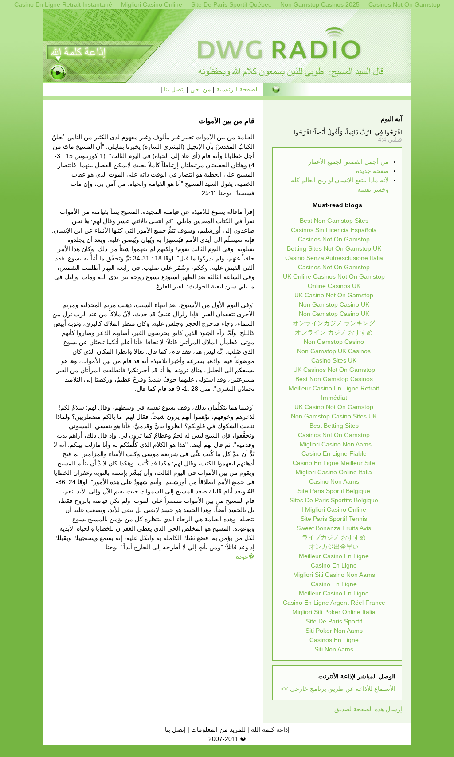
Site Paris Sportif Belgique (333, 490)
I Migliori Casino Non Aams (334, 444)
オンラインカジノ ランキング (334, 323)
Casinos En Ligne (334, 639)
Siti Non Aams (333, 649)
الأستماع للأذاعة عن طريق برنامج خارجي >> (338, 688)
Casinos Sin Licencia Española (334, 229)
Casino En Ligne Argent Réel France (334, 602)
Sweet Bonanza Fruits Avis (334, 528)
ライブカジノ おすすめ (334, 537)
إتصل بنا (174, 89)
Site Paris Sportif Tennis (334, 518)
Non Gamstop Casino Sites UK (334, 416)
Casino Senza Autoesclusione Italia (334, 257)
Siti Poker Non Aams (334, 630)
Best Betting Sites (334, 425)
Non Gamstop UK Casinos (334, 351)
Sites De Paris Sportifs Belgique (334, 500)
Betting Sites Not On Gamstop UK (334, 248)
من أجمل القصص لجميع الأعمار (348, 161)
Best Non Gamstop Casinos (334, 378)
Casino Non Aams (334, 481)
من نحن (200, 89)
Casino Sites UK (333, 360)
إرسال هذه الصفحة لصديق (368, 709)
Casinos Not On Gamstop (334, 239)
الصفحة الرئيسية (237, 89)
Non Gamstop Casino (334, 341)
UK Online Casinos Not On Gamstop (334, 276)
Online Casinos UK (334, 285)
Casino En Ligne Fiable (334, 453)
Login (81, 729)
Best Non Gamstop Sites (334, 220)
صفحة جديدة (372, 170)
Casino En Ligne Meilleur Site (334, 462)
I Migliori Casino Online (333, 509)
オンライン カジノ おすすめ (334, 332)
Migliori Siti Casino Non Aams (334, 574)
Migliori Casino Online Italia (334, 472)
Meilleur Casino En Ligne (334, 556)
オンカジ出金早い (334, 546)
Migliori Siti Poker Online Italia (334, 611)
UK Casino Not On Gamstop (333, 295)
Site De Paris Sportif (334, 621)
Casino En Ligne (334, 565)
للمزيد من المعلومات (218, 729)
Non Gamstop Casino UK (334, 304)
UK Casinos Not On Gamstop (334, 369)
